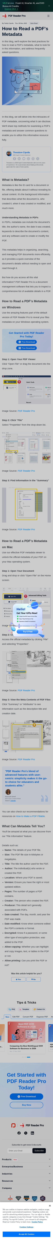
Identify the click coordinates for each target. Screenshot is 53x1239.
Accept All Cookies (26, 1234)
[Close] (50, 1206)
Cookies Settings (26, 1227)
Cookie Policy (37, 1222)
